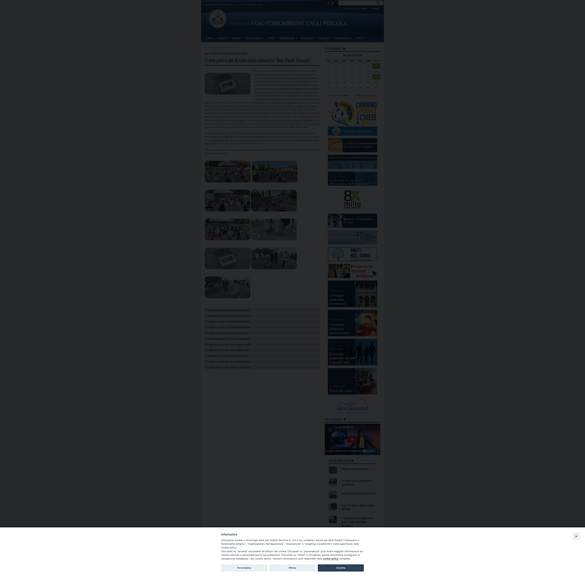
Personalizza (244, 568)
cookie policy (330, 558)
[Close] (576, 536)
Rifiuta (292, 568)
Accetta (340, 568)
